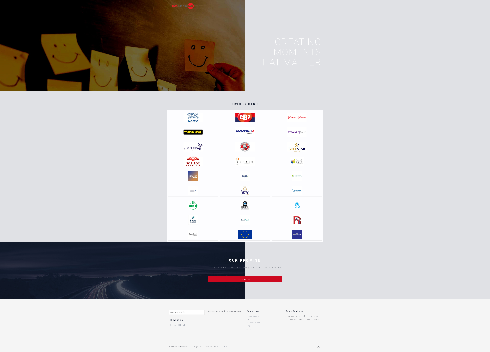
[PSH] (297, 161)
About (249, 329)
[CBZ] (245, 117)
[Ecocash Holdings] (193, 234)
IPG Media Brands (253, 322)
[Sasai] (193, 220)
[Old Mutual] (297, 176)
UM (248, 319)
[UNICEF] (297, 205)
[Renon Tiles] (297, 220)
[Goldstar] (297, 146)
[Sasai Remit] (245, 220)
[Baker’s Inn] (245, 190)
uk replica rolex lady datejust (240, 347)
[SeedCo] (193, 205)
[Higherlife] (193, 190)
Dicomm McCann (253, 316)
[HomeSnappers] (245, 205)
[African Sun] (245, 161)
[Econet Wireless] (245, 132)
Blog (248, 326)
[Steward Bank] (297, 132)
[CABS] (245, 176)
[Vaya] (297, 190)
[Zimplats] (193, 146)
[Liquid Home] (193, 176)
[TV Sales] (245, 146)
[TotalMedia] (182, 6)
